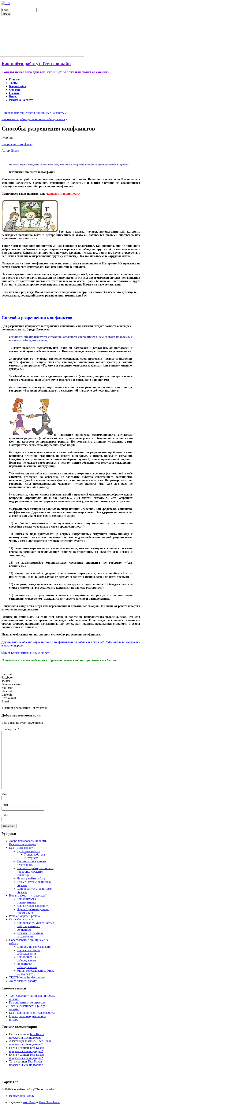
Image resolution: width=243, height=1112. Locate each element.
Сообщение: (11, 729)
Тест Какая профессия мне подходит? (26, 1036)
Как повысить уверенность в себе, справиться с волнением (35, 926)
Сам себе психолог (21, 919)
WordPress (29, 1102)
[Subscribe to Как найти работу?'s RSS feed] (6, 3)
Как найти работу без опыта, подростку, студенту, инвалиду (35, 872)
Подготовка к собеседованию (27, 965)
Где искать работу (28, 851)
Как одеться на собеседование (26, 958)
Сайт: (5, 815)
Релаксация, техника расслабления (30, 934)
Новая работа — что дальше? (28, 895)
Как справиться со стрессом (27, 1002)
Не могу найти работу (31, 878)
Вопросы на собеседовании (34, 946)
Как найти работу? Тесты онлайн (36, 63)
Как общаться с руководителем (26, 900)
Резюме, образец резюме (25, 916)
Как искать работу (21, 847)
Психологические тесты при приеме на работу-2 (35, 112)
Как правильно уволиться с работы (32, 1012)
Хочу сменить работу (23, 980)
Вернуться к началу (21, 1095)
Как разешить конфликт (17, 144)
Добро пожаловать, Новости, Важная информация (28, 842)
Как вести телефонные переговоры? (31, 863)
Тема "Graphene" (49, 1102)
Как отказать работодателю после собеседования (33, 119)
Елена (15, 150)
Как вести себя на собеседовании (28, 951)
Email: (5, 804)
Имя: (5, 794)
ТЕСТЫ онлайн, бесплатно (27, 977)
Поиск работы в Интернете (34, 856)
